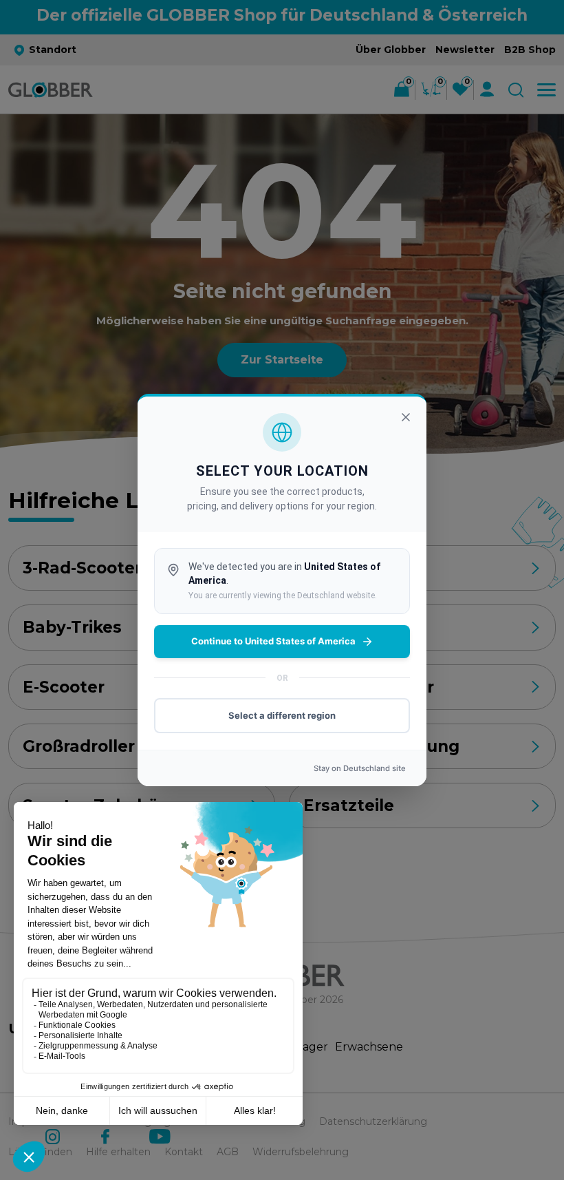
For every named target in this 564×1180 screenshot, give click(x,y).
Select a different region (282, 715)
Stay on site (360, 768)
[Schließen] (405, 417)
